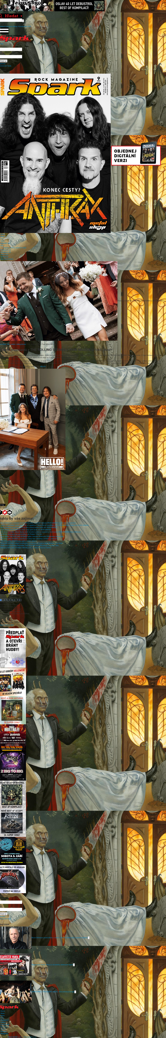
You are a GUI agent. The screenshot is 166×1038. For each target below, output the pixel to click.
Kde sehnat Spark (7, 259)
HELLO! (43, 366)
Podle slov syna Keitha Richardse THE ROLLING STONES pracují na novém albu (30, 545)
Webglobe (4, 1033)
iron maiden (11, 344)
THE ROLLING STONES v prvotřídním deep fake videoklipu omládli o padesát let (29, 538)
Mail (25, 26)
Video (3, 241)
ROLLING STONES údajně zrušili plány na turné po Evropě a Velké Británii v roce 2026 (32, 543)
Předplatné (4, 1020)
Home (3, 234)
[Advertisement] (82, 486)
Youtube (21, 26)
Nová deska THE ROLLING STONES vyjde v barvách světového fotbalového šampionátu (32, 536)
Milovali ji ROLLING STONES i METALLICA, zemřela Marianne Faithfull (26, 547)
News (3, 236)
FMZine (3, 1029)
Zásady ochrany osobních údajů (14, 247)
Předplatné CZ (6, 250)
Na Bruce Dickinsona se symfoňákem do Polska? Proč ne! (21, 534)
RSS (29, 26)
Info (2, 245)
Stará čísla (4, 254)
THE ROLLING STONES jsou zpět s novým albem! (19, 541)
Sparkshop (4, 257)
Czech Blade (5, 1024)
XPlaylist (4, 1031)
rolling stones (21, 344)
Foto (2, 238)
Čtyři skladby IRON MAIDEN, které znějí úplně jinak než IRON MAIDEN (26, 529)
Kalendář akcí (5, 243)
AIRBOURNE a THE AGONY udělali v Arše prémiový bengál (53, 991)
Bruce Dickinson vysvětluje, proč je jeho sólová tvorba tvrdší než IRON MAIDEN (29, 527)
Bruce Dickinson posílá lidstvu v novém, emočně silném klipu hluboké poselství (60, 937)
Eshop (15, 26)
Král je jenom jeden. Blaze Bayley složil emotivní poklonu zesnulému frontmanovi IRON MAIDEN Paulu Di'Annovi (41, 532)
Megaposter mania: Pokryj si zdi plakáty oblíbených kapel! (52, 964)
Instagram (9, 26)
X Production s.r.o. (30, 1037)
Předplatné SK (6, 252)
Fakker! (3, 1022)
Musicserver (5, 1027)
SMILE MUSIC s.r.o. (15, 1037)
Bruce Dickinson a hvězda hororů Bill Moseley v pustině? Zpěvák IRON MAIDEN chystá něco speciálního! (38, 523)
